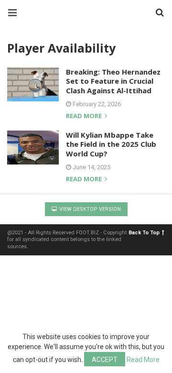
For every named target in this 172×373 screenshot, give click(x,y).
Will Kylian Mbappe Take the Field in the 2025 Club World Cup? (111, 144)
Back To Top (144, 233)
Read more (84, 116)
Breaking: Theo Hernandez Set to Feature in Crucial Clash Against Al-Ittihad (113, 81)
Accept (105, 359)
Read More (143, 359)
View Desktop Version (89, 209)
